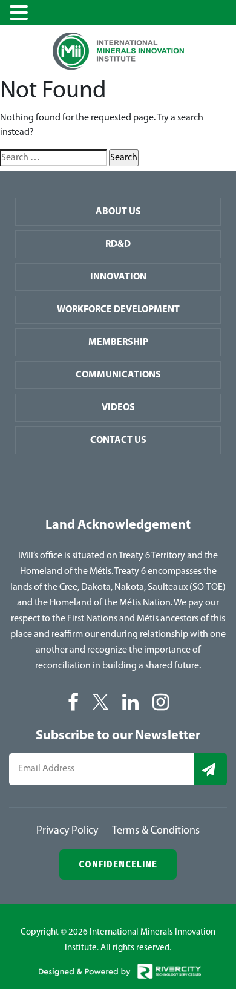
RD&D (118, 244)
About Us (118, 212)
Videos (118, 408)
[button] (20, 14)
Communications (118, 375)
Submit (210, 769)
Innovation (118, 277)
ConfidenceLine (118, 864)
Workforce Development (118, 310)
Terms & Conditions (156, 831)
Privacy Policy (67, 831)
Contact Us (118, 440)
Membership (118, 342)
